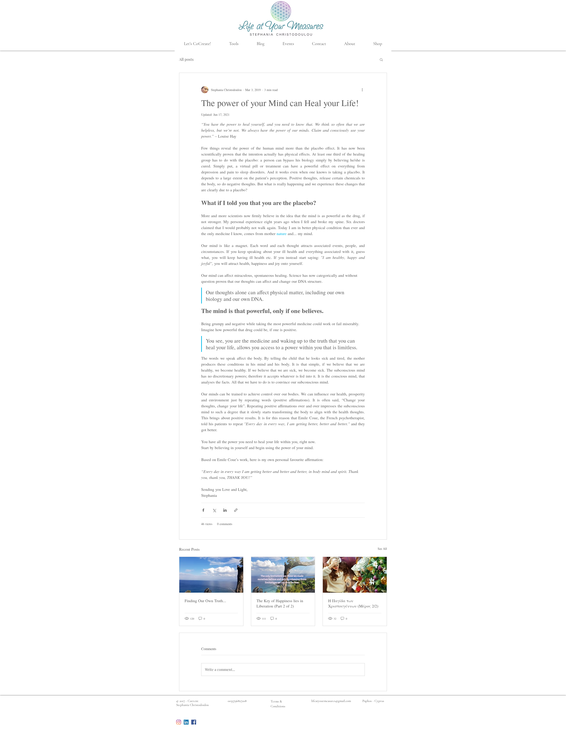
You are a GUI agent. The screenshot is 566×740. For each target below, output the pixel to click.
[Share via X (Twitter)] (214, 510)
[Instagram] (178, 722)
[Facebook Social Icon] (193, 722)
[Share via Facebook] (203, 510)
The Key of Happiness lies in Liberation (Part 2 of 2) (279, 603)
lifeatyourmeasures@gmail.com (331, 701)
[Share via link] (236, 510)
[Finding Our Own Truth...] (211, 575)
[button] (197, 44)
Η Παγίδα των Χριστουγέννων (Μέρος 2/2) (353, 603)
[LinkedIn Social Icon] (186, 722)
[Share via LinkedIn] (225, 510)
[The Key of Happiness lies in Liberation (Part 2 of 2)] (283, 575)
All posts (186, 59)
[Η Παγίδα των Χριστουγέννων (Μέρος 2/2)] (355, 575)
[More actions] (362, 89)
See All (382, 548)
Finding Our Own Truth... (205, 600)
